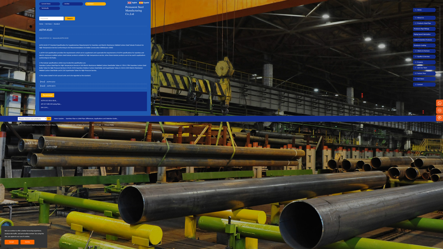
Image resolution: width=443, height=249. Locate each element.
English (134, 3)
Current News (46, 4)
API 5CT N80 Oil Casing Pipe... (51, 104)
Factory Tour (420, 73)
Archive (66, 4)
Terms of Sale (96, 125)
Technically (45, 8)
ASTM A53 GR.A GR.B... (49, 101)
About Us (419, 18)
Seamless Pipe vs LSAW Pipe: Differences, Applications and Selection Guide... (92, 119)
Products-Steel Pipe (423, 23)
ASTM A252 (51, 82)
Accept (11, 242)
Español (146, 3)
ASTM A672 (51, 86)
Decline (27, 242)
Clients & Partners (422, 51)
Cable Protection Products (423, 40)
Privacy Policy (109, 125)
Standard (90, 4)
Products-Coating (420, 45)
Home (41, 24)
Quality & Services (422, 57)
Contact (419, 84)
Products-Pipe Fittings (421, 29)
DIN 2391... (45, 107)
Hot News (48, 24)
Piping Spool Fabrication (422, 34)
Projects (419, 62)
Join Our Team (421, 68)
